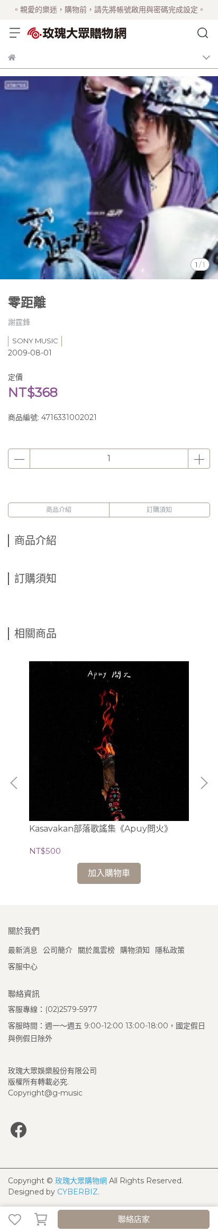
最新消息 (23, 950)
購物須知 (135, 950)
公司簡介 (57, 950)
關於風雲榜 (96, 950)
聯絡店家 (134, 1219)
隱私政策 (170, 950)
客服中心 (23, 966)
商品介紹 (58, 510)
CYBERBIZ (77, 1192)
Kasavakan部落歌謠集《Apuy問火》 (100, 829)
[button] (203, 783)
